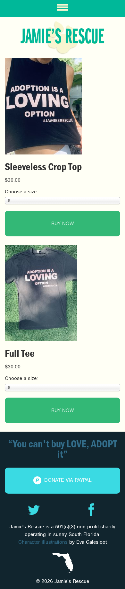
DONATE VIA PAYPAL (67, 480)
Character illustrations (43, 542)
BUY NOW (62, 223)
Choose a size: (21, 191)
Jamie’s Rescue (62, 37)
